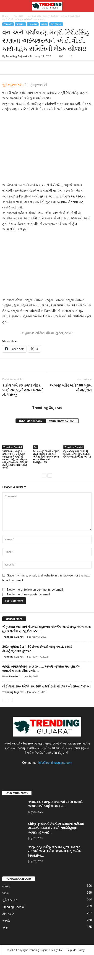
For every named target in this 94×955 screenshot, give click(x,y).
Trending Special (12, 447)
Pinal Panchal (10, 676)
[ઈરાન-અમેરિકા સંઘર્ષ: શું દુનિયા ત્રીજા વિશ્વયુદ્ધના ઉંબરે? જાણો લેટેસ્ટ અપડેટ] (77, 438)
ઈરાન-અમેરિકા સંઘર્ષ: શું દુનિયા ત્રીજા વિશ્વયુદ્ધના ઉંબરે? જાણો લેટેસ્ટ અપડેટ (77, 453)
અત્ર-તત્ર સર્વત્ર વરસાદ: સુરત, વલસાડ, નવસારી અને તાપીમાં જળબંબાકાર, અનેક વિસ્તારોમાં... (54, 851)
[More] (49, 67)
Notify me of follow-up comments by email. (35, 589)
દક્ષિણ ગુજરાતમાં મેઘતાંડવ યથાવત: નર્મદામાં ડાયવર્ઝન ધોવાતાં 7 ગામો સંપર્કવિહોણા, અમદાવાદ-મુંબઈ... (56, 827)
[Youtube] (61, 771)
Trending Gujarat (16, 56)
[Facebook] (6, 67)
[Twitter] (17, 67)
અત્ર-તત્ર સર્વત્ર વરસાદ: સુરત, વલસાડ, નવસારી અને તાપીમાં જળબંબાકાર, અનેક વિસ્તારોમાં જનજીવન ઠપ (46, 456)
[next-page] (49, 475)
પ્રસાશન (20, 24)
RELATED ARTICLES (30, 420)
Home (5, 16)
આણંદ (6, 920)
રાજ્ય (44, 24)
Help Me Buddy (75, 950)
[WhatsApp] (38, 67)
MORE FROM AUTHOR (62, 420)
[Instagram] (42, 771)
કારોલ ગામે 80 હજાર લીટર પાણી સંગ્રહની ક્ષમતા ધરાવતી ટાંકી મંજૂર (22, 390)
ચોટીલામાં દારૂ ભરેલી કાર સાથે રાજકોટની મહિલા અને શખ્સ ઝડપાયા (46, 686)
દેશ (35, 447)
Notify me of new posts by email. (29, 594)
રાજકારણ (33, 24)
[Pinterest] (27, 67)
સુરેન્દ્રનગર (56, 24)
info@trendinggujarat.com (55, 762)
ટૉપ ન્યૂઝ (18, 16)
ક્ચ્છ (5, 927)
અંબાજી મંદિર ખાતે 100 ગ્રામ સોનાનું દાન (71, 387)
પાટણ (5, 893)
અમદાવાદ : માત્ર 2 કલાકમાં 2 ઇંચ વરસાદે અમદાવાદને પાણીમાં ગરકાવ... (55, 804)
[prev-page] (44, 475)
